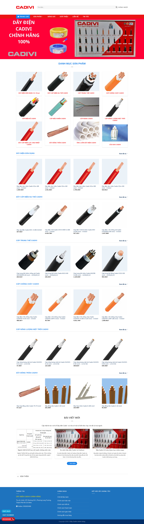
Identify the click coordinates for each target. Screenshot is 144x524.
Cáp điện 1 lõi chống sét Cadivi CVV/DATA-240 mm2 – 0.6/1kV (111, 230)
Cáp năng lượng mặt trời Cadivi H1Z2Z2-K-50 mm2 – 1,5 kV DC (86, 363)
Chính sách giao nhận (64, 511)
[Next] (130, 170)
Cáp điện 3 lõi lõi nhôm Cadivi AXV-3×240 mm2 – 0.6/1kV (84, 230)
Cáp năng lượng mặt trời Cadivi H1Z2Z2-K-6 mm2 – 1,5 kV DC (29, 363)
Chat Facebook (8, 515)
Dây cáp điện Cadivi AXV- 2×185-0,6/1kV (29, 230)
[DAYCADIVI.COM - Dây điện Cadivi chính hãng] (25, 7)
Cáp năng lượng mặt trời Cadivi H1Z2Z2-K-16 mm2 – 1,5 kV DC (58, 363)
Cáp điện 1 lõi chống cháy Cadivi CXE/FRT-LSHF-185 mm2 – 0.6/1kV (113, 317)
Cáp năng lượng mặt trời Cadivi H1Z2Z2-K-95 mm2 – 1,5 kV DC (114, 363)
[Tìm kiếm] (116, 7)
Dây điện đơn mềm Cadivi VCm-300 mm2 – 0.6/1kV (84, 187)
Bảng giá (51, 16)
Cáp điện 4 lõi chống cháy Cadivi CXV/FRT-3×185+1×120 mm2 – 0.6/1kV (85, 317)
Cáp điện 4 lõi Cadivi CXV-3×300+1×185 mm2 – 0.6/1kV (57, 230)
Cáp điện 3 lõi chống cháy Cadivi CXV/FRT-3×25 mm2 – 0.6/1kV (27, 317)
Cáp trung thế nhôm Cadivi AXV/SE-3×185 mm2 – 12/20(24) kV (84, 274)
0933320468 (27, 506)
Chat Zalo (6, 511)
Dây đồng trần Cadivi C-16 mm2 (112, 406)
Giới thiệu (64, 16)
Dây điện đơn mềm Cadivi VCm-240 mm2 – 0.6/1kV (56, 187)
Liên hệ (75, 16)
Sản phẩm (37, 16)
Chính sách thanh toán (64, 508)
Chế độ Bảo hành (62, 497)
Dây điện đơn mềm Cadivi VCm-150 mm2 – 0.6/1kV (113, 187)
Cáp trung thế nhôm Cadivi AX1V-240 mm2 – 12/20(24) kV (56, 274)
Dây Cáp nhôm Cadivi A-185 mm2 (84, 406)
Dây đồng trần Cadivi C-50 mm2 (55, 406)
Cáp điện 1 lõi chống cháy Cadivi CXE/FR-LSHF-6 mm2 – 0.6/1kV (55, 317)
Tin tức (86, 16)
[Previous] (14, 170)
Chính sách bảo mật (63, 500)
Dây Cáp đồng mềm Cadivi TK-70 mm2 (29, 406)
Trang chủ (24, 16)
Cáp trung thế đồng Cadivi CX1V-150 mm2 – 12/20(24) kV (113, 274)
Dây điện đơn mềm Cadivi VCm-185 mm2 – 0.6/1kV (28, 187)
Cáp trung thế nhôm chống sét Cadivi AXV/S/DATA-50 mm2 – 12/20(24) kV (28, 274)
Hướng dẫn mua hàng (64, 515)
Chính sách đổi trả (63, 504)
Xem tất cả (122, 153)
